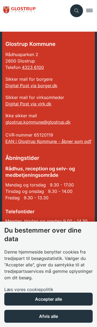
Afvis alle (48, 316)
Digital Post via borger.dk (31, 85)
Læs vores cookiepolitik (28, 289)
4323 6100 (33, 67)
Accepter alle (48, 299)
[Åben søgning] (76, 10)
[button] (91, 11)
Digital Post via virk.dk (28, 103)
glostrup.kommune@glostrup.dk (38, 122)
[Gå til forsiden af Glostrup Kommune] (33, 10)
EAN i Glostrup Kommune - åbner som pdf (48, 141)
